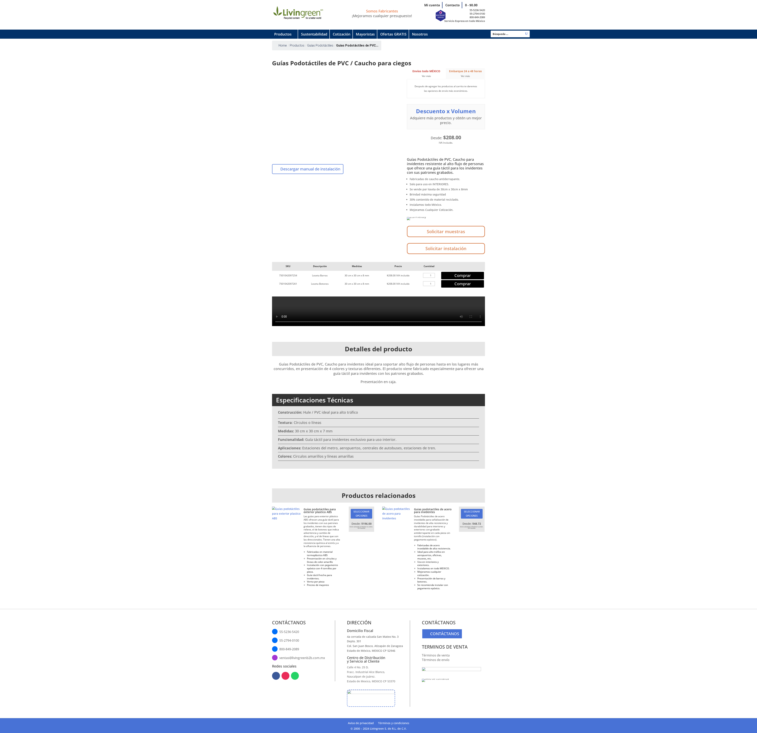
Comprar (462, 275)
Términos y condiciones (393, 723)
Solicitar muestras (446, 231)
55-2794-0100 (477, 13)
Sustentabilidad (314, 34)
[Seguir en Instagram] (285, 676)
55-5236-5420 (477, 10)
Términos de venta (436, 655)
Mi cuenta (432, 5)
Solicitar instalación (445, 248)
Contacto (452, 5)
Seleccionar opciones (361, 513)
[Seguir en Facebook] (276, 676)
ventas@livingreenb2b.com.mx (302, 658)
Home (283, 45)
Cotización (341, 34)
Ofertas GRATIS (393, 34)
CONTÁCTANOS (444, 633)
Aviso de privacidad (361, 723)
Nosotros (420, 34)
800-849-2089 (477, 17)
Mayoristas (365, 34)
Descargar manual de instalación (310, 169)
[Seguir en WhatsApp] (295, 676)
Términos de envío (435, 660)
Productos (283, 34)
